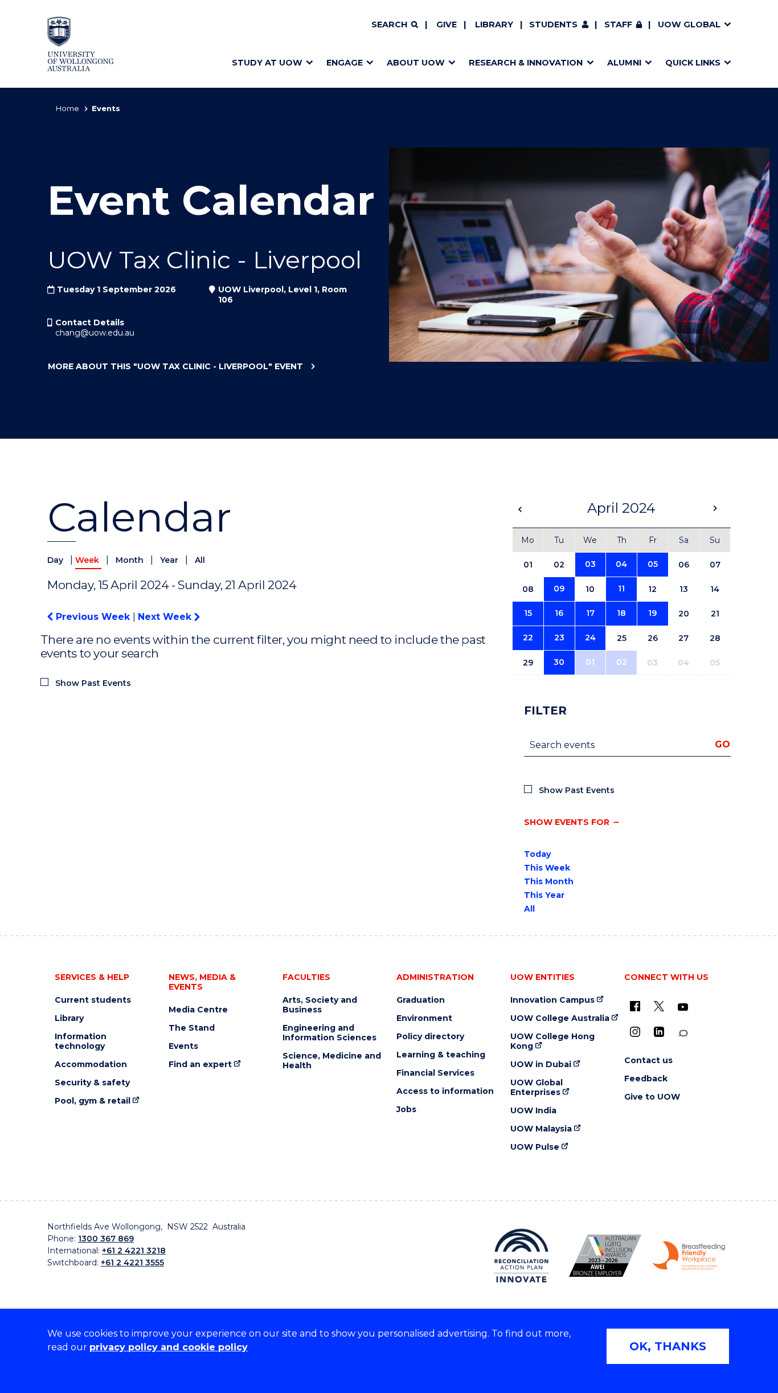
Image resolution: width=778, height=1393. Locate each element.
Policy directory (430, 1036)
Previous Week (93, 616)
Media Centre (198, 1010)
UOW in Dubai (540, 1064)
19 (652, 613)
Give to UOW (652, 1097)
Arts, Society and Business (319, 1005)
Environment (424, 1018)
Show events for (566, 822)
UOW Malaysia (541, 1129)
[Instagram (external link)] (635, 1032)
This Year (544, 895)
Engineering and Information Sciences (329, 1033)
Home (67, 108)
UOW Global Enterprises (536, 1087)
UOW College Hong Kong (552, 1041)
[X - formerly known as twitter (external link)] (659, 1006)
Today (537, 854)
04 (621, 564)
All (200, 560)
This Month (549, 881)
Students (553, 24)
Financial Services (435, 1073)
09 (559, 588)
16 (559, 613)
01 (590, 662)
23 (559, 637)
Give (446, 24)
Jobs (406, 1109)
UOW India (533, 1111)
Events (183, 1046)
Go (722, 744)
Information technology (81, 1041)
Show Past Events (93, 683)
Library (494, 24)
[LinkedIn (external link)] (659, 1032)
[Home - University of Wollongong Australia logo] (80, 44)
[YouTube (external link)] (683, 1007)
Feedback (646, 1079)
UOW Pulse (534, 1147)
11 (621, 588)
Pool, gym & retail (92, 1101)
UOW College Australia (559, 1018)
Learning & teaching (440, 1055)
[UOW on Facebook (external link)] (635, 1006)
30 (559, 662)
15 (528, 613)
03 (590, 564)
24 (590, 637)
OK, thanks (667, 1346)
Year (170, 560)
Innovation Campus (552, 1000)
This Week (547, 868)
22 (528, 637)
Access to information (445, 1091)
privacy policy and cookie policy (168, 1347)
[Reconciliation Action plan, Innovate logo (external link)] (521, 1255)
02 (621, 662)
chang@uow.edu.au (94, 333)
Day (56, 560)
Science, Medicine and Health (331, 1061)
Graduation (420, 1000)
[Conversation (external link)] (683, 1033)
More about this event (175, 366)
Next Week (166, 616)
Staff (618, 24)
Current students (93, 1000)
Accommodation (91, 1064)
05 (653, 564)
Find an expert (200, 1064)
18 (621, 613)
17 (590, 613)
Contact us (648, 1060)
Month (131, 560)
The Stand (192, 1028)
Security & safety (92, 1083)
